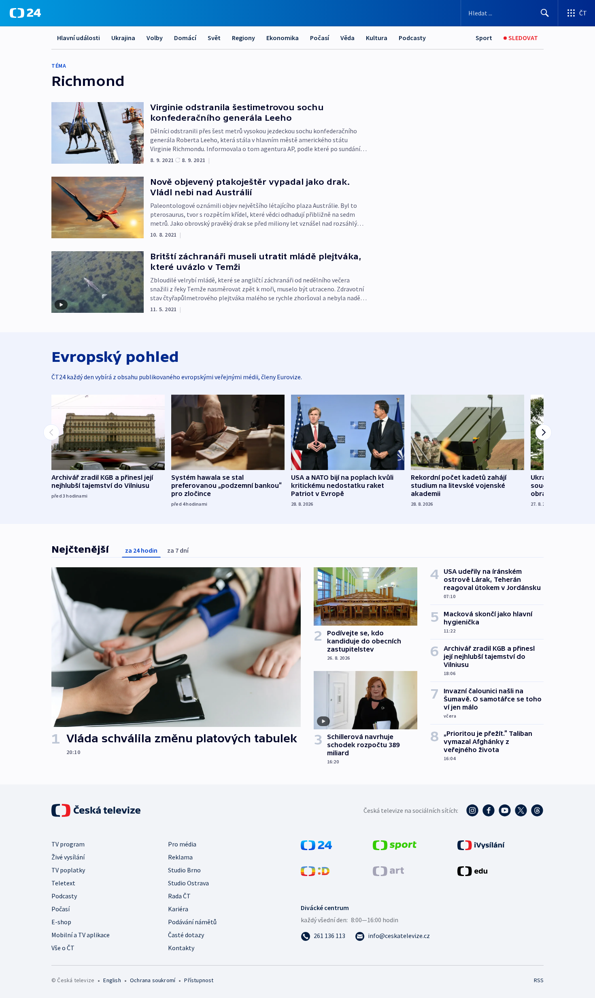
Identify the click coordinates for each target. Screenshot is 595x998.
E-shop (61, 922)
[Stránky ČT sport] (394, 844)
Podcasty (412, 38)
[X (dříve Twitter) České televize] (520, 810)
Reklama (180, 857)
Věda (347, 38)
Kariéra (178, 909)
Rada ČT (179, 896)
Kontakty (181, 948)
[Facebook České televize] (488, 810)
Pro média (182, 844)
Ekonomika (282, 38)
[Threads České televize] (537, 810)
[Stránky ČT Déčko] (315, 870)
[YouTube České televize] (504, 810)
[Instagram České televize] (472, 810)
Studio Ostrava (188, 883)
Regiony (243, 38)
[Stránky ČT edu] (472, 870)
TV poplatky (68, 870)
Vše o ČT (62, 948)
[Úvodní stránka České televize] (96, 810)
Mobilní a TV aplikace (80, 935)
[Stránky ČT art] (388, 870)
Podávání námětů (192, 922)
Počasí (319, 38)
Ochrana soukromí (152, 980)
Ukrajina (123, 38)
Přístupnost (198, 980)
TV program (68, 844)
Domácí (185, 38)
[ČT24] (25, 13)
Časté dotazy (186, 935)
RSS (539, 980)
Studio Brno (184, 870)
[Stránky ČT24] (316, 844)
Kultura (376, 38)
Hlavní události (78, 38)
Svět (214, 38)
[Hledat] (545, 13)
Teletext (63, 883)
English (112, 980)
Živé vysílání (68, 857)
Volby (155, 38)
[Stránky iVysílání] (481, 844)
